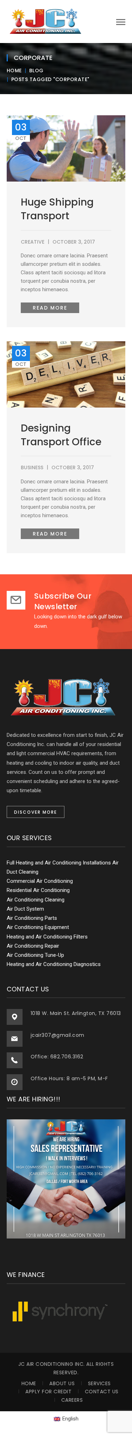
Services (99, 1383)
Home (14, 70)
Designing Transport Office (61, 435)
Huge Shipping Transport (57, 209)
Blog (36, 70)
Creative (32, 241)
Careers (72, 1400)
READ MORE (50, 307)
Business (32, 467)
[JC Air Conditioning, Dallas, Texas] (45, 21)
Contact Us (102, 1391)
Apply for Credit (48, 1391)
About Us (62, 1383)
